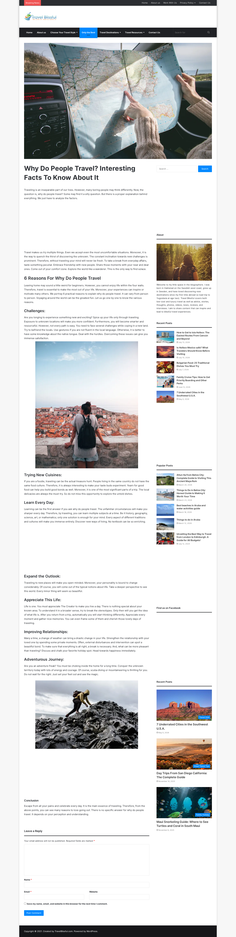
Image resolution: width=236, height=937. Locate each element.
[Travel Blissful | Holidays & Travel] (40, 16)
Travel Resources (133, 32)
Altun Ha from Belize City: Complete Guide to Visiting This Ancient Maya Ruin (194, 477)
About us (155, 2)
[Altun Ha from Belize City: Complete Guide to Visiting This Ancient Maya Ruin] (165, 479)
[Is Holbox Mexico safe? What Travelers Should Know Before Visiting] (165, 352)
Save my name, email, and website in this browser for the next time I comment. (67, 903)
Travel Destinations (109, 32)
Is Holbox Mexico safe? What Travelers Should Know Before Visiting (193, 350)
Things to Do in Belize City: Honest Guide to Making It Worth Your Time (191, 493)
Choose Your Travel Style (62, 32)
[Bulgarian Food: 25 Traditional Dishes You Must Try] (165, 367)
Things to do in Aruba (188, 519)
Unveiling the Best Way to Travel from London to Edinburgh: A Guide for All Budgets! (194, 537)
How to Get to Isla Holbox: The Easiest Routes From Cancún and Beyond (193, 335)
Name (28, 879)
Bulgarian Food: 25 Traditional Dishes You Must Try (68, 2)
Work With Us (170, 2)
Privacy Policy (186, 2)
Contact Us (204, 2)
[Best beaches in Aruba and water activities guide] (165, 510)
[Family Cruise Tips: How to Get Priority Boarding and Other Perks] (165, 382)
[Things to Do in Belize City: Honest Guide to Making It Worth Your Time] (165, 495)
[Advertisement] (150, 16)
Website (93, 891)
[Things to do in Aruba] (165, 524)
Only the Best (88, 32)
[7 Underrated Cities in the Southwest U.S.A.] (165, 397)
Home (145, 2)
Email (27, 891)
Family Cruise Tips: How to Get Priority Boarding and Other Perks (193, 380)
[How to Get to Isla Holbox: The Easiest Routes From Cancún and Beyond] (165, 337)
